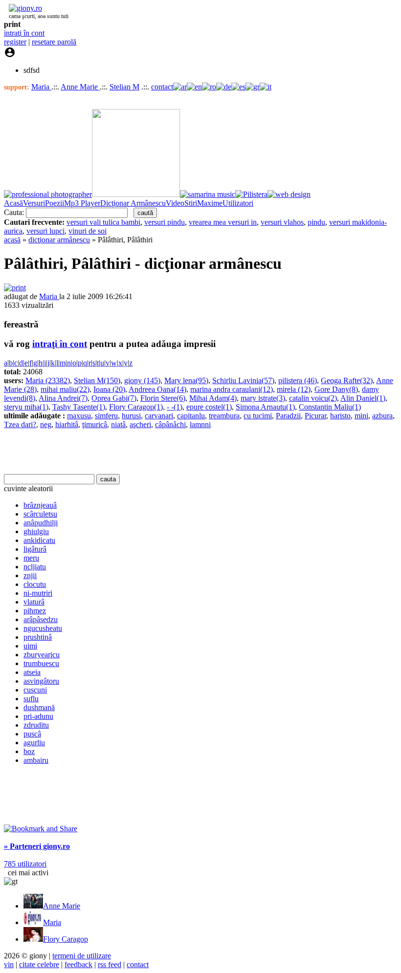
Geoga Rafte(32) (347, 380)
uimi (30, 646)
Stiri (190, 203)
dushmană (39, 707)
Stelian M (124, 87)
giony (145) (142, 380)
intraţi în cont (24, 33)
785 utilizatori (25, 864)
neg (45, 424)
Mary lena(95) (186, 380)
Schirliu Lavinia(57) (243, 380)
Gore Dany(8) (336, 389)
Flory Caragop (65, 939)
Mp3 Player (82, 203)
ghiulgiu (36, 531)
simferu (106, 415)
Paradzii (288, 415)
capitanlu (191, 415)
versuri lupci (45, 231)
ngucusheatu (42, 628)
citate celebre (39, 964)
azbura (382, 415)
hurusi (131, 415)
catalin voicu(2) (313, 398)
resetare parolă (54, 42)
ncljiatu (34, 566)
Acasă (13, 203)
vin (9, 964)
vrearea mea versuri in (223, 222)
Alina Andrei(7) (63, 398)
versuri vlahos (282, 222)
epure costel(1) (209, 407)
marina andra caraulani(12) (231, 389)
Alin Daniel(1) (362, 398)
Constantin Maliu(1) (330, 407)
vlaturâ (34, 602)
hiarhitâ (66, 424)
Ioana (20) (109, 389)
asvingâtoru (41, 681)
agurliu (34, 742)
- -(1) (174, 407)
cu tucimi (258, 415)
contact (162, 87)
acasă (12, 240)
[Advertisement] (118, 451)
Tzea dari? (20, 424)
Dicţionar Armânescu (133, 203)
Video (175, 203)
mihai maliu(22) (65, 389)
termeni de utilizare (81, 955)
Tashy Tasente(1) (78, 407)
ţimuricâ (94, 424)
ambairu (35, 760)
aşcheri (140, 424)
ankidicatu (39, 540)
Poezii (54, 203)
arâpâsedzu (40, 619)
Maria (41, 87)
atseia (32, 672)
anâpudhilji (40, 523)
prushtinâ (37, 637)
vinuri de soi (87, 231)
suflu (31, 698)
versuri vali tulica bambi (103, 222)
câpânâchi (170, 424)
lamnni (200, 424)
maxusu (79, 415)
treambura (224, 415)
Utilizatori (238, 203)
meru (31, 558)
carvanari (159, 415)
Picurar (315, 415)
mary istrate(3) (263, 398)
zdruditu (36, 725)
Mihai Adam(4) (213, 398)
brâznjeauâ (40, 505)
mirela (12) (294, 389)
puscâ (32, 734)
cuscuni (35, 690)
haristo (340, 415)
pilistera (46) (297, 380)
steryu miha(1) (26, 407)
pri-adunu (38, 716)
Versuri (34, 203)
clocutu (34, 584)
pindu (316, 222)
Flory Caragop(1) (136, 407)
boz (29, 751)
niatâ (118, 424)
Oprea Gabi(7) (113, 398)
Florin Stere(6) (162, 398)
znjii (30, 575)
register (15, 42)
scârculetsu (40, 514)
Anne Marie (80, 87)
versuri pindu (164, 222)
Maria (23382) (47, 380)
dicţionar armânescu (59, 240)
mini (361, 415)
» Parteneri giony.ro (37, 846)
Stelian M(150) (97, 380)
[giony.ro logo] (23, 8)
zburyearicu (41, 654)
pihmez (34, 610)
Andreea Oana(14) (157, 389)
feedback (78, 964)
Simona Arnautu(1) (265, 407)
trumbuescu (41, 663)
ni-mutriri (37, 593)
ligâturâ (34, 549)
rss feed (109, 964)
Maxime (210, 203)
